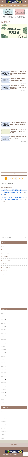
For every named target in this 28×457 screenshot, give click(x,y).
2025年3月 (3, 316)
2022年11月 (3, 366)
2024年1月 (3, 333)
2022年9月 (3, 372)
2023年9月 (3, 339)
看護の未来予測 (6, 267)
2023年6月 (3, 346)
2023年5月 (3, 349)
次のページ (14, 174)
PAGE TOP (14, 445)
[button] (25, 237)
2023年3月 (3, 352)
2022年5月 (3, 386)
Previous (1, 14)
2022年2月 (3, 395)
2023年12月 (3, 336)
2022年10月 (3, 369)
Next (27, 14)
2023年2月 (3, 356)
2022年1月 (3, 399)
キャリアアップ (4, 411)
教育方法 (5, 263)
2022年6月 (3, 382)
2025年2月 (3, 319)
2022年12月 (3, 362)
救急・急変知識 (6, 260)
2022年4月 (3, 389)
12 (19, 178)
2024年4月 (3, 326)
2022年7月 (3, 379)
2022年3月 (3, 392)
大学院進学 (5, 256)
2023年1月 (3, 359)
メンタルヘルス (6, 253)
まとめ (2, 414)
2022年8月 (3, 376)
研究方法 (5, 270)
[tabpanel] (8, 14)
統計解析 (5, 274)
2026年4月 (3, 313)
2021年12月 (3, 402)
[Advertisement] (14, 54)
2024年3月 (3, 329)
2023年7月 (3, 343)
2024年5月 (3, 323)
